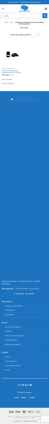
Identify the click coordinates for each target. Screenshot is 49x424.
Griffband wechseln (11, 340)
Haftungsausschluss (22, 418)
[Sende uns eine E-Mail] (26, 385)
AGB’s (33, 418)
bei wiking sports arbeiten (13, 365)
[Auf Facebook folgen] (18, 385)
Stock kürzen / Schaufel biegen (14, 336)
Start (6, 22)
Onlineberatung (10, 310)
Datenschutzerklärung (32, 416)
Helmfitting (8, 331)
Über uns (7, 357)
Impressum (18, 416)
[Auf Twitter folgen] (23, 385)
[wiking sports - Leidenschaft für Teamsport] (24, 8)
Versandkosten (9, 83)
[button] (3, 8)
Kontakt (7, 370)
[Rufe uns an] (28, 385)
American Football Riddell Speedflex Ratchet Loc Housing (11, 71)
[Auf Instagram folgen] (21, 385)
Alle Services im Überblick (13, 327)
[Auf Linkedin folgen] (31, 385)
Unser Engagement (11, 361)
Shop (12, 22)
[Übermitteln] (44, 15)
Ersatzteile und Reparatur (13, 344)
